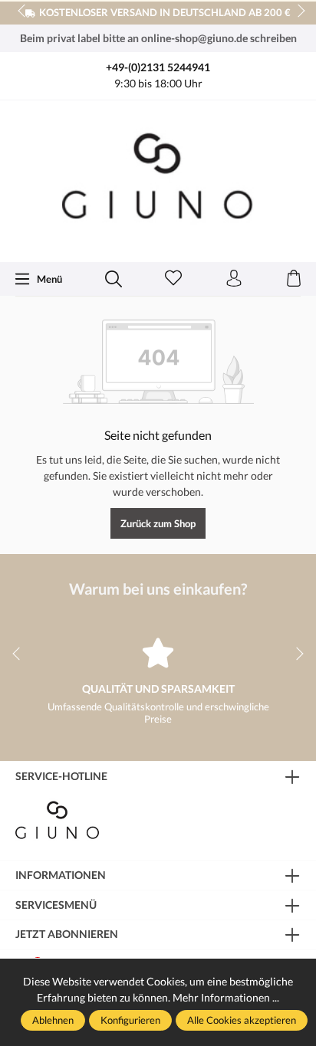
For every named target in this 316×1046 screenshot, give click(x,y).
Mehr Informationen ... (226, 997)
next (296, 11)
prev (23, 11)
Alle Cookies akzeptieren (241, 1020)
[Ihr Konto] (233, 279)
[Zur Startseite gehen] (158, 179)
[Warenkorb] (293, 279)
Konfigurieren (130, 1020)
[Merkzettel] (173, 279)
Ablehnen (53, 1020)
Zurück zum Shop (158, 523)
